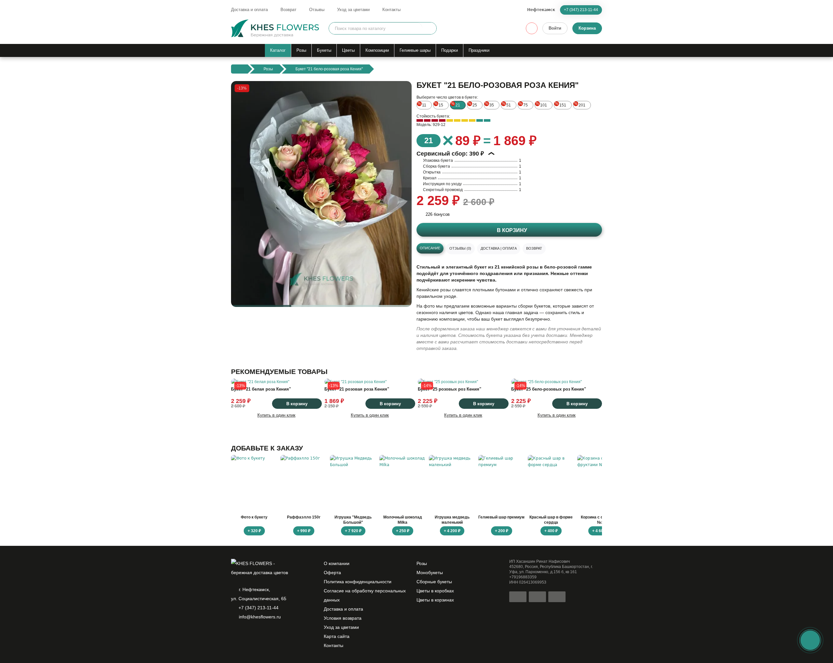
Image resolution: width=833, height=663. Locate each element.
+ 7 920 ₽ (353, 531)
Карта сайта (336, 636)
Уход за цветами (353, 9)
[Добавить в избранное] (401, 296)
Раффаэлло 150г (304, 517)
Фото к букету (254, 517)
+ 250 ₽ (402, 531)
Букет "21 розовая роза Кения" (356, 389)
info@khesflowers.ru (260, 616)
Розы (301, 50)
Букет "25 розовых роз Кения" (449, 389)
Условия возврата (343, 618)
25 (472, 104)
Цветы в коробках (435, 590)
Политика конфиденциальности (357, 581)
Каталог (278, 50)
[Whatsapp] (235, 633)
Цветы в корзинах (435, 599)
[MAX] (257, 633)
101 (541, 104)
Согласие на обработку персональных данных (365, 595)
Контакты (391, 9)
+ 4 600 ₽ (600, 531)
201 (579, 104)
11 (421, 104)
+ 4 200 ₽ (452, 531)
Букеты (324, 50)
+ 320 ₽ (254, 531)
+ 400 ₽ (551, 531)
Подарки (449, 50)
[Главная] (239, 69)
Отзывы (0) (460, 248)
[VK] (268, 633)
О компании (336, 563)
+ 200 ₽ (501, 531)
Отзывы (316, 9)
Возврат (288, 9)
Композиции (377, 50)
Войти (555, 28)
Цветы (348, 50)
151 (560, 104)
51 (506, 104)
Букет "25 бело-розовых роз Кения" (548, 389)
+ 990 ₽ (303, 531)
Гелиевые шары (415, 50)
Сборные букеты (434, 581)
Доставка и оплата (249, 9)
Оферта (332, 572)
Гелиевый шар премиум (501, 517)
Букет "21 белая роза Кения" (261, 389)
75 (523, 104)
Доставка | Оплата (499, 248)
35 (489, 104)
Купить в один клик (276, 415)
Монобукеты (429, 572)
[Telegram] (246, 633)
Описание (430, 248)
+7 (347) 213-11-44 (581, 9)
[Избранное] (532, 28)
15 (438, 104)
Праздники (479, 50)
